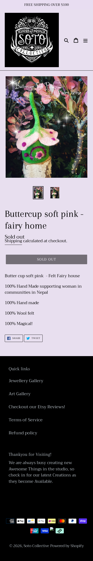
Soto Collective (36, 546)
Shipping (13, 240)
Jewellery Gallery (26, 381)
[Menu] (85, 40)
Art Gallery (19, 394)
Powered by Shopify (67, 546)
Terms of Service (26, 420)
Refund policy (23, 433)
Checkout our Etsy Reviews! (37, 407)
